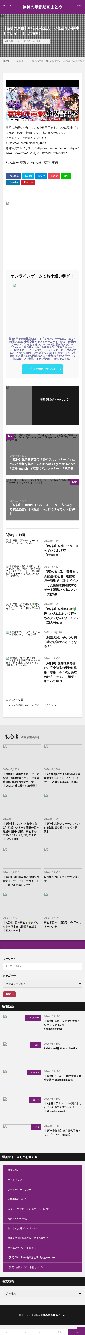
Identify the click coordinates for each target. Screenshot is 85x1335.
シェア (25, 1332)
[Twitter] (28, 176)
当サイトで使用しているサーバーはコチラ (30, 1209)
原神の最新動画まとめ (42, 7)
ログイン (37, 705)
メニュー (42, 1332)
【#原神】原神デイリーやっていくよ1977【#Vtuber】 (61, 550)
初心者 (27, 41)
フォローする (55, 404)
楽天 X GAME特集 (17, 1219)
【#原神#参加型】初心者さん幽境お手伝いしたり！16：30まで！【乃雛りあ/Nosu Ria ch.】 (62, 778)
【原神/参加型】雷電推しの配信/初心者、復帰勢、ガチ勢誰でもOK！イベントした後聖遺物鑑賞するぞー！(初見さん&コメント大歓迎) (61, 583)
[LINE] (66, 176)
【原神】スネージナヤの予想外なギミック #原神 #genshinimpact (62, 1025)
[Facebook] (13, 176)
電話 (59, 1332)
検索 (8, 994)
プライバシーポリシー (19, 1189)
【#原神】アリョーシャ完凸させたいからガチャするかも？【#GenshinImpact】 (63, 1107)
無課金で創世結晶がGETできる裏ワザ (28, 1238)
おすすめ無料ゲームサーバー (23, 1228)
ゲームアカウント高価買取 (22, 1248)
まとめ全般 (34, 1018)
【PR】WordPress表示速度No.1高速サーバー (31, 1257)
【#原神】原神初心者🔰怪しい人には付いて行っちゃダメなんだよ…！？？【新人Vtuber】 (61, 616)
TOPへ (76, 1332)
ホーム (8, 1332)
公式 (37, 1127)
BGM (37, 1045)
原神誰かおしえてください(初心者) (62, 879)
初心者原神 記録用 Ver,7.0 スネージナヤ (62, 924)
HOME (6, 61)
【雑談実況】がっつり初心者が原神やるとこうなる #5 (60, 642)
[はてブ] (41, 176)
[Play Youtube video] (42, 100)
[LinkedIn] (13, 182)
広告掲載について (17, 1199)
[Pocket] (54, 176)
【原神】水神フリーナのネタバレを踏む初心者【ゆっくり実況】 (62, 828)
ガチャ (36, 1100)
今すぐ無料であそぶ (42, 369)
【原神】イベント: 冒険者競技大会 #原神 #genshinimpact (62, 1078)
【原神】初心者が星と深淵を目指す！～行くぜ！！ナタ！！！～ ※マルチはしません (21, 881)
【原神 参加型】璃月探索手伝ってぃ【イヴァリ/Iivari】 (62, 1133)
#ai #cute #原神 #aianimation (60, 1048)
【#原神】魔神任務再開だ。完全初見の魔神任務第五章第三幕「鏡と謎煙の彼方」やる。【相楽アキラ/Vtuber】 (60, 672)
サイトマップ (15, 1180)
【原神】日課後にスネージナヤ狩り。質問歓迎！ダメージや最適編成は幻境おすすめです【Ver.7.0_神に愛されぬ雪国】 (21, 780)
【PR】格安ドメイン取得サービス (26, 1267)
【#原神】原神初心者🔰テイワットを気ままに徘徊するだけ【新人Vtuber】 (21, 926)
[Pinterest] (28, 182)
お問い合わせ (15, 1170)
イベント (35, 1072)
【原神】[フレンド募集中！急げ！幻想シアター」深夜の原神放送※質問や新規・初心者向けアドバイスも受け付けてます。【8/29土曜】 (21, 832)
